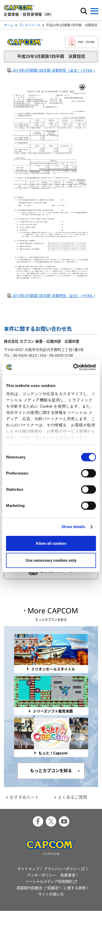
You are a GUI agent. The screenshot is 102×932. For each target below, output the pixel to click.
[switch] (88, 473)
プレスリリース (30, 25)
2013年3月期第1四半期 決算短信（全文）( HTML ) (53, 70)
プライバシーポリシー (62, 868)
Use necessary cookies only (51, 560)
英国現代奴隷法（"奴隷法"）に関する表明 (51, 887)
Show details (73, 526)
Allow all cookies (51, 543)
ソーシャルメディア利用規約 (48, 881)
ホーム (8, 25)
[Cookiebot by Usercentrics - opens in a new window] (73, 367)
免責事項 (67, 875)
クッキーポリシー (41, 875)
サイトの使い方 (51, 894)
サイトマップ (28, 868)
